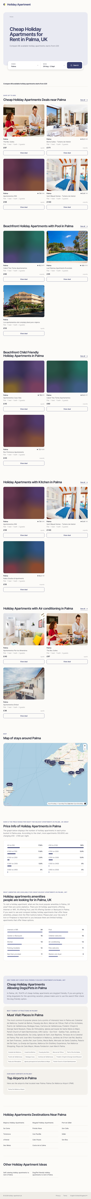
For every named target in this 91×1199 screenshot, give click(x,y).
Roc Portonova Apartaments (13, 452)
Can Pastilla (37, 1134)
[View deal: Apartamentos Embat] (23, 684)
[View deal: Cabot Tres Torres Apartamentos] (23, 247)
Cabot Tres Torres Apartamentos (15, 268)
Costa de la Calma (39, 1145)
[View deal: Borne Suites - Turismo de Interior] (67, 120)
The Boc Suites (8, 142)
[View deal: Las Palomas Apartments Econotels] (67, 247)
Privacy (58, 1195)
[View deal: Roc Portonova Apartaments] (23, 431)
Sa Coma (6, 1128)
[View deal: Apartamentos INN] (23, 175)
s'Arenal (6, 1140)
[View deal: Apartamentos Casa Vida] (23, 377)
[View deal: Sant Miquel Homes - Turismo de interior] (67, 175)
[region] (45, 774)
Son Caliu (65, 1128)
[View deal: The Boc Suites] (23, 120)
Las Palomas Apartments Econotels (59, 268)
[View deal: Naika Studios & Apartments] (23, 557)
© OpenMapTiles (62, 804)
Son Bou (65, 1140)
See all (84, 100)
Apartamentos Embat (11, 705)
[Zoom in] (84, 745)
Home (11, 17)
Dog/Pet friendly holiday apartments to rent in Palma (43, 1174)
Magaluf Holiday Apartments (43, 1123)
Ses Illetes (7, 1145)
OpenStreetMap (78, 804)
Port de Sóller (67, 1123)
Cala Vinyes (37, 1140)
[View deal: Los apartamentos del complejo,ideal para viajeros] (23, 301)
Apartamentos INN (10, 196)
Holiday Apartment (19, 4)
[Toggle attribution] (85, 803)
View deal (24, 153)
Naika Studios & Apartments (13, 578)
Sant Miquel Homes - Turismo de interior (61, 196)
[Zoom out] (84, 749)
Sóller (64, 1134)
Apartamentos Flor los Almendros (15, 650)
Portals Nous (37, 1128)
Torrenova (7, 1134)
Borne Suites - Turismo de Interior (59, 142)
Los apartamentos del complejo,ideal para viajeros (21, 322)
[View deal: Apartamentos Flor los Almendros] (23, 629)
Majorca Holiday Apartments (13, 1123)
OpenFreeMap (52, 804)
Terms (65, 1195)
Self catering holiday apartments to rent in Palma (16, 1174)
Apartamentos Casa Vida (12, 398)
